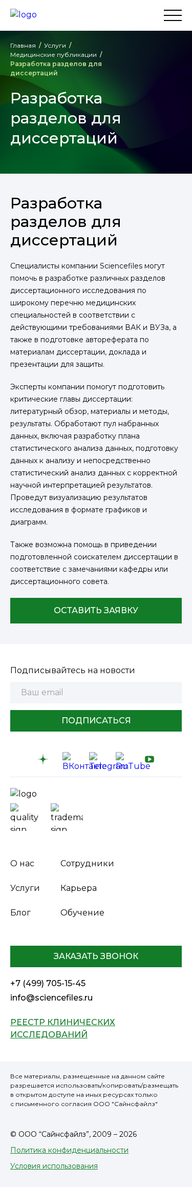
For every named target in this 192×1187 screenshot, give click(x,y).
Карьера (78, 888)
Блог (20, 913)
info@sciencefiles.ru (51, 998)
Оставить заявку (96, 610)
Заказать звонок (96, 956)
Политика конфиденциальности (69, 1150)
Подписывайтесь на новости (72, 670)
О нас (22, 863)
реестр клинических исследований (62, 1028)
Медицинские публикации (53, 54)
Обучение (82, 913)
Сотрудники (87, 863)
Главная (23, 45)
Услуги (55, 45)
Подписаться (96, 720)
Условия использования (54, 1166)
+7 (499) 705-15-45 (48, 983)
